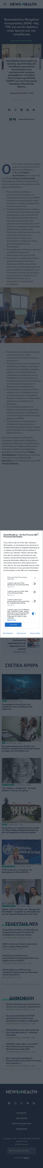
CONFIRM (13, 624)
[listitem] (21, 578)
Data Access (21, 633)
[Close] (38, 535)
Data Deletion (8, 633)
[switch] (34, 583)
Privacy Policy (35, 633)
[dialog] (21, 584)
